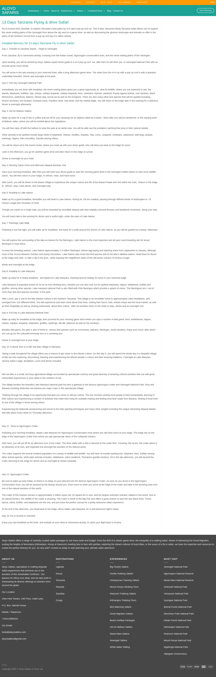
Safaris (80, 11)
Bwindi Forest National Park (178, 607)
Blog (212, 2)
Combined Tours (95, 11)
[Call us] (203, 2)
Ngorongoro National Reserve (179, 573)
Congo (59, 600)
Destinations (33, 11)
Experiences (66, 11)
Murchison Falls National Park (179, 613)
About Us (55, 11)
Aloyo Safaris (10, 11)
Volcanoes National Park (176, 593)
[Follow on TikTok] (195, 2)
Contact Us (118, 11)
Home (46, 11)
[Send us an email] (201, 2)
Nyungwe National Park (175, 600)
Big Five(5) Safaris (119, 566)
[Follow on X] (198, 2)
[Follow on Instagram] (192, 2)
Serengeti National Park (176, 566)
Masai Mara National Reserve (179, 580)
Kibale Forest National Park (177, 620)
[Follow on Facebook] (190, 2)
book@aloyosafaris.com (14, 632)
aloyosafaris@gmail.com (14, 638)
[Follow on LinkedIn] (206, 2)
